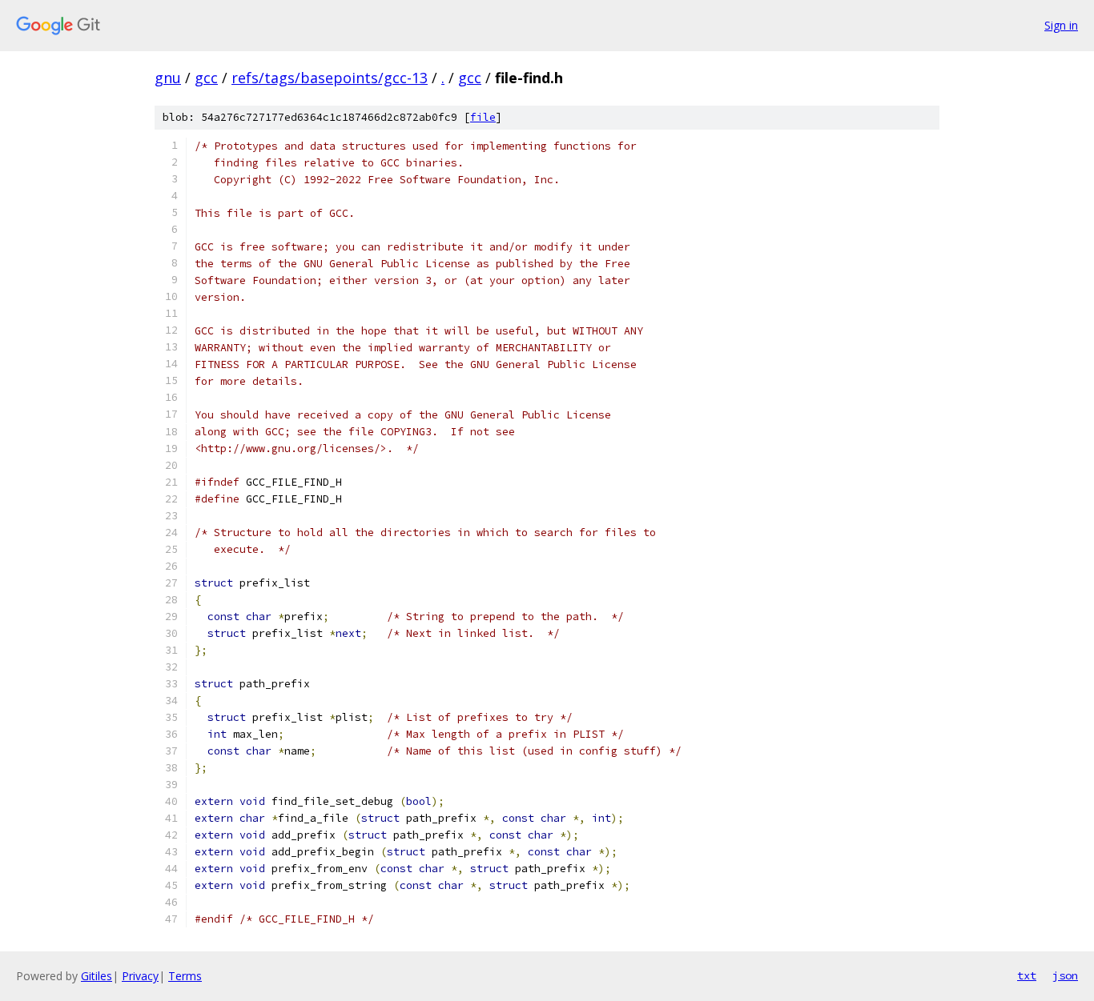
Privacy (140, 975)
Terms (185, 975)
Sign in (1061, 25)
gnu (168, 77)
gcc (206, 77)
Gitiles (96, 975)
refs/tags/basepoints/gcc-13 (329, 77)
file (483, 117)
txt (1026, 975)
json (1065, 975)
